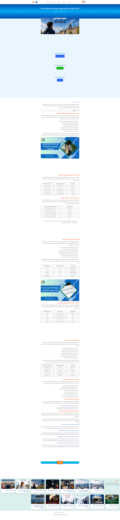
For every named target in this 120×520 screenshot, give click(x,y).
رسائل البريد (63, 512)
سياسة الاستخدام (59, 512)
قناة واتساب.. (60, 68)
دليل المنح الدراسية (74, 102)
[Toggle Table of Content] (77, 110)
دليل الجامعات (59, 2)
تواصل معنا (55, 512)
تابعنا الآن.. (60, 80)
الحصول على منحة (73, 250)
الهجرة (52, 2)
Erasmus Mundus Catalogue (65, 405)
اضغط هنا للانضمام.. (60, 56)
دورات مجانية (48, 2)
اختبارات (55, 2)
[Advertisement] (60, 41)
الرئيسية (78, 102)
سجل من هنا (60, 462)
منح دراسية (69, 2)
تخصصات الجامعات (64, 2)
